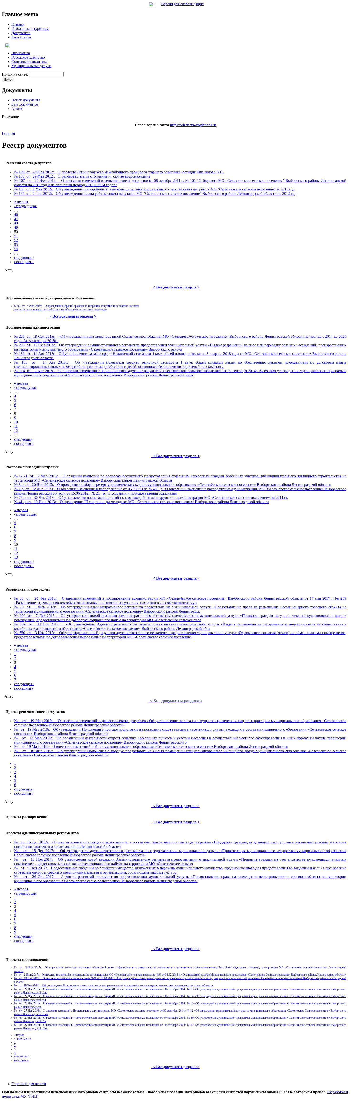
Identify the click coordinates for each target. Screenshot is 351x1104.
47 (16, 219)
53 (16, 245)
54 (16, 249)
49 (16, 227)
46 (16, 214)
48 (16, 223)
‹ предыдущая (25, 206)
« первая (21, 202)
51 (16, 236)
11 (16, 426)
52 (16, 240)
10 (16, 422)
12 (16, 431)
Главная (8, 133)
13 (16, 557)
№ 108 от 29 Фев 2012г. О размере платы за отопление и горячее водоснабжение (82, 176)
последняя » (24, 262)
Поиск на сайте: (15, 74)
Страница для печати (28, 1084)
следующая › (24, 258)
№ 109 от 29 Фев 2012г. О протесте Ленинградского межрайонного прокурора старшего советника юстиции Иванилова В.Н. (119, 172)
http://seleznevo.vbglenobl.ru (193, 125)
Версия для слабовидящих (182, 4)
